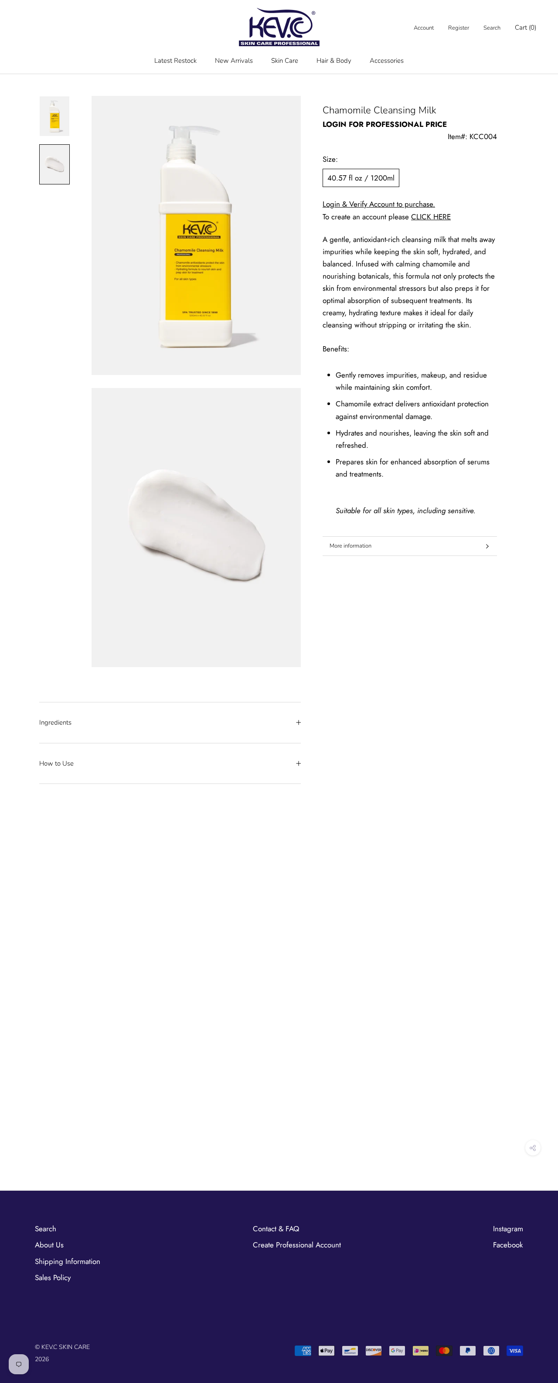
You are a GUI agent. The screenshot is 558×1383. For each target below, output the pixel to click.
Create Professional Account (297, 1245)
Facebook (508, 1245)
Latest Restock (175, 60)
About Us (49, 1245)
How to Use (56, 763)
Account (424, 28)
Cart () (525, 27)
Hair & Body (333, 60)
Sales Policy (53, 1277)
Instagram (508, 1228)
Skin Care (284, 60)
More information (350, 546)
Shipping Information (67, 1261)
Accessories (387, 60)
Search (491, 28)
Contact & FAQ (276, 1228)
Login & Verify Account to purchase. (379, 204)
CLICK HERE (431, 216)
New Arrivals (234, 60)
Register (458, 28)
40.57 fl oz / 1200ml (361, 178)
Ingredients (55, 722)
